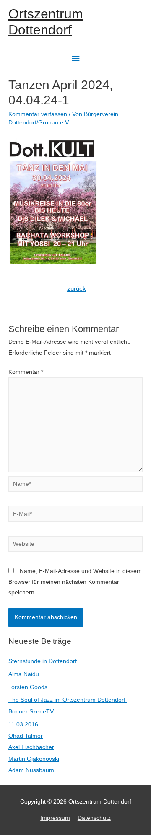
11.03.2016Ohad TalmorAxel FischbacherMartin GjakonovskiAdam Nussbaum (33, 747)
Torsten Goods (27, 687)
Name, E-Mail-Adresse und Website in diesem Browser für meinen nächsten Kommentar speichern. (75, 582)
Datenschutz (94, 818)
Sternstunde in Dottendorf (42, 661)
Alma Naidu (23, 674)
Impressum (55, 818)
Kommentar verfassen (37, 114)
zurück (76, 288)
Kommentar (25, 372)
